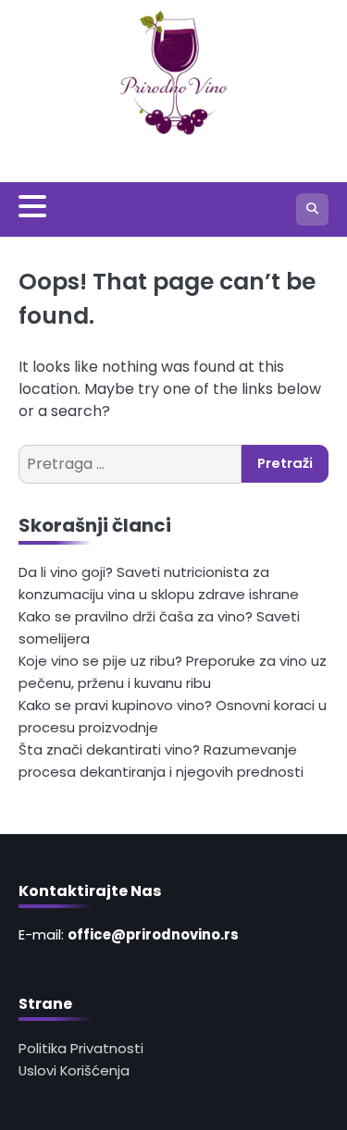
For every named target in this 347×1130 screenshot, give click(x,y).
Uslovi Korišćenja (74, 1070)
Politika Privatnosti (81, 1048)
